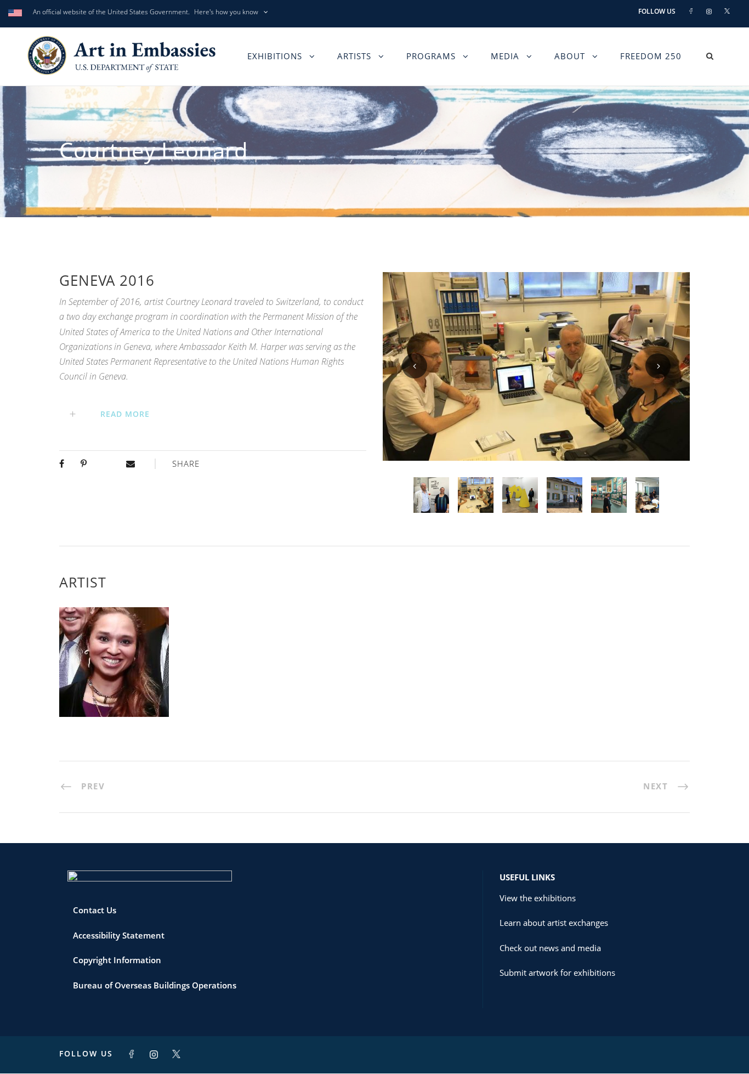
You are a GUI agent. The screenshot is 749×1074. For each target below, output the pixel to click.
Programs (431, 55)
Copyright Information (117, 959)
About (569, 55)
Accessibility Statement (118, 935)
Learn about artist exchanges (554, 922)
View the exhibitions (538, 897)
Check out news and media (550, 947)
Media (505, 55)
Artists (354, 55)
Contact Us (94, 910)
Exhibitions (274, 55)
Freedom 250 (651, 55)
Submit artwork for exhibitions (557, 972)
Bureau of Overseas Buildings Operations (154, 985)
